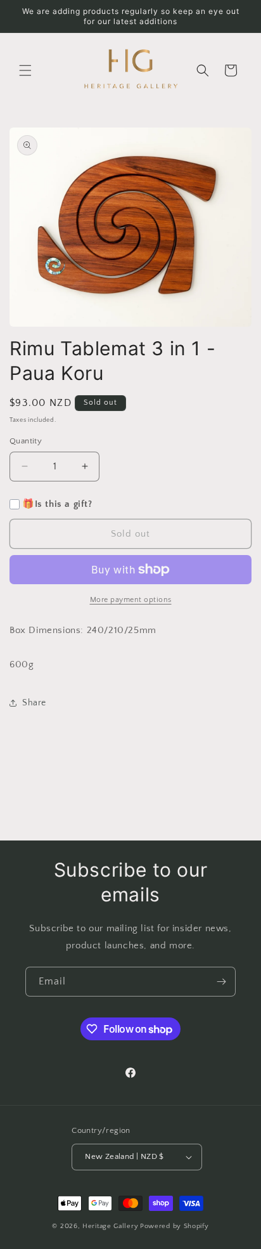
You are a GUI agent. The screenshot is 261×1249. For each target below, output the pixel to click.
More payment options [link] (131, 600)
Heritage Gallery (110, 1226)
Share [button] (34, 703)
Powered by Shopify (174, 1226)
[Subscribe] (221, 982)
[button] (25, 70)
